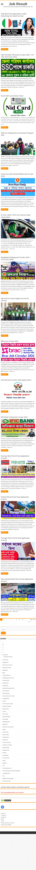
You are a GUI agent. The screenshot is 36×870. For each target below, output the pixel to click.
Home (2, 821)
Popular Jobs (6, 737)
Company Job (6, 680)
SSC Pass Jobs (6, 757)
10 (16, 619)
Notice (4, 729)
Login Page (5, 719)
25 (3, 644)
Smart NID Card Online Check (12, 96)
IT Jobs (4, 711)
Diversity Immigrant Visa (8, 688)
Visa (4, 776)
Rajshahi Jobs (6, 747)
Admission (5, 654)
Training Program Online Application (11, 770)
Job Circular (5, 714)
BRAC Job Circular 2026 (9, 341)
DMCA (2, 819)
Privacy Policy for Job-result (7, 822)
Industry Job (6, 708)
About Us (3, 813)
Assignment (5, 662)
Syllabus (5, 763)
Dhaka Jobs (5, 685)
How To (4, 701)
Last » (29, 621)
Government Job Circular (9, 696)
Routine (4, 752)
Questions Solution (7, 745)
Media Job (5, 724)
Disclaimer (3, 817)
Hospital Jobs (6, 698)
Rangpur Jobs (6, 750)
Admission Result (8, 656)
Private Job (5, 739)
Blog (4, 672)
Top (3, 765)
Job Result (18, 4)
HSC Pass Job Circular (8, 703)
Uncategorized (6, 773)
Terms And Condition (6, 824)
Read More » (4, 49)
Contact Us (3, 815)
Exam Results (6, 690)
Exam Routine (6, 693)
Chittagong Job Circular (8, 678)
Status (4, 760)
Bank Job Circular (7, 667)
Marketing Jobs (6, 721)
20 (19, 619)
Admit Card (5, 659)
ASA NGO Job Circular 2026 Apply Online (16, 380)
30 (22, 619)
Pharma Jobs (6, 734)
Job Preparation (6, 716)
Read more (14, 46)
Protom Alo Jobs (7, 742)
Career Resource (7, 675)
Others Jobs (5, 732)
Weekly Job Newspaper (8, 778)
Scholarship (5, 755)
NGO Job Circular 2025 (8, 727)
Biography (5, 670)
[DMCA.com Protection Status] (6, 800)
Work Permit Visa (7, 781)
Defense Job (6, 683)
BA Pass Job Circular (7, 665)
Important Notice (7, 706)
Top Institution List (7, 768)
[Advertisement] (18, 852)
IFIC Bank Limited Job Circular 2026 (14, 417)
